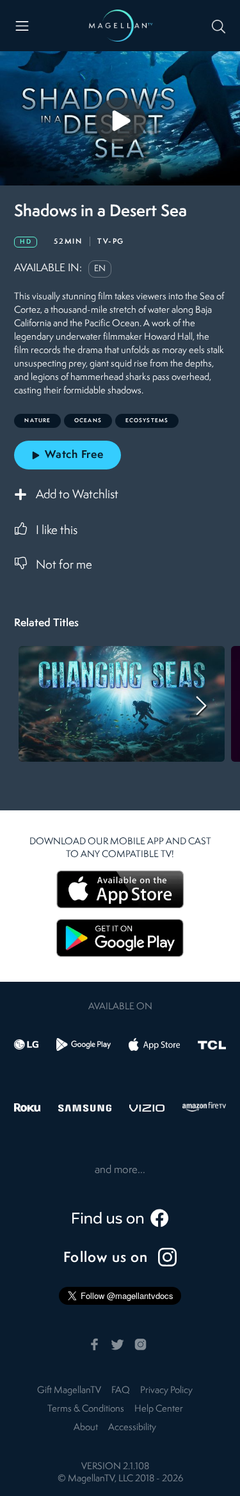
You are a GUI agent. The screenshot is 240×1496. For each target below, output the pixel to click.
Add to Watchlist (77, 495)
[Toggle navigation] (22, 26)
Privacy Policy (166, 1391)
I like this (56, 530)
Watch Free (74, 455)
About (86, 1428)
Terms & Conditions (85, 1409)
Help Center (158, 1409)
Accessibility (132, 1428)
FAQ (120, 1391)
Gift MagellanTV (69, 1391)
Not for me (64, 565)
